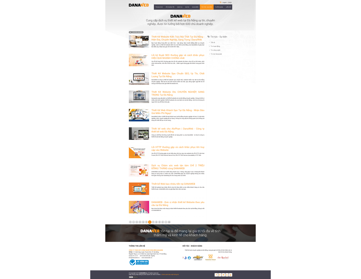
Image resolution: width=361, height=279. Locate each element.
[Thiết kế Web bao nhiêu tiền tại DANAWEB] (139, 188)
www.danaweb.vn (147, 257)
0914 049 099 (144, 256)
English (225, 2)
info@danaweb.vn (134, 257)
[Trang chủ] (130, 32)
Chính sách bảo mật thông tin (170, 274)
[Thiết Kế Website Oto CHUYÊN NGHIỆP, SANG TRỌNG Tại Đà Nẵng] (139, 96)
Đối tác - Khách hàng (192, 246)
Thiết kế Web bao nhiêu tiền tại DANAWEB (173, 184)
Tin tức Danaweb (216, 54)
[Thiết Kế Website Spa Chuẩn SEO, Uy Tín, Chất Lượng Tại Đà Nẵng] (139, 78)
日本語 (230, 2)
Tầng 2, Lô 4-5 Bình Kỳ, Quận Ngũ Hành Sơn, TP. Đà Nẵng (149, 254)
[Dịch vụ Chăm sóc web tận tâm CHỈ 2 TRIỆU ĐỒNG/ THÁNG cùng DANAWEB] (139, 170)
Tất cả (213, 42)
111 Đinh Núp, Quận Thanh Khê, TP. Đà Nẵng (146, 252)
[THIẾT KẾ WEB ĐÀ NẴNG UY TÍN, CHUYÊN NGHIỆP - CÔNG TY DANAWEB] (139, 4)
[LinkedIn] (227, 274)
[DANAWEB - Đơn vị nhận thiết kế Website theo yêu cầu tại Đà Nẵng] (139, 207)
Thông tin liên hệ (137, 246)
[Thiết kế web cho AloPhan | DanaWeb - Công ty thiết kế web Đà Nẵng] (139, 133)
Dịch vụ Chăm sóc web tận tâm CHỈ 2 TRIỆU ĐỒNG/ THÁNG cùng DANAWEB (177, 167)
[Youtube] (230, 274)
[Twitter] (223, 274)
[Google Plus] (219, 274)
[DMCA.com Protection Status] (133, 277)
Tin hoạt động (215, 46)
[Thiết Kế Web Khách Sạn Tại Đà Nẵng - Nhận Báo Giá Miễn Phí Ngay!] (139, 115)
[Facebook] (216, 274)
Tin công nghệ (215, 50)
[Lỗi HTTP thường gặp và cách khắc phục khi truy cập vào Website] (139, 152)
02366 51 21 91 (133, 256)
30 (169, 222)
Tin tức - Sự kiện (137, 32)
